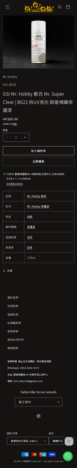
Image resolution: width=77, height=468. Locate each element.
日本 (30, 247)
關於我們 (12, 297)
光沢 (30, 237)
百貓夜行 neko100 (32, 461)
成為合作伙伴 (15, 339)
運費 (15, 123)
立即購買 (38, 161)
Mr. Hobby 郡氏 (37, 196)
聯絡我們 (12, 348)
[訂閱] (58, 402)
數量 (5, 130)
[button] (7, 7)
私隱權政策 (14, 323)
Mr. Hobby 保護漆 (38, 206)
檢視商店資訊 (15, 184)
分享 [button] (10, 271)
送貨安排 (12, 306)
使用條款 (12, 331)
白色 (30, 216)
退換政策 (12, 314)
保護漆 (31, 227)
